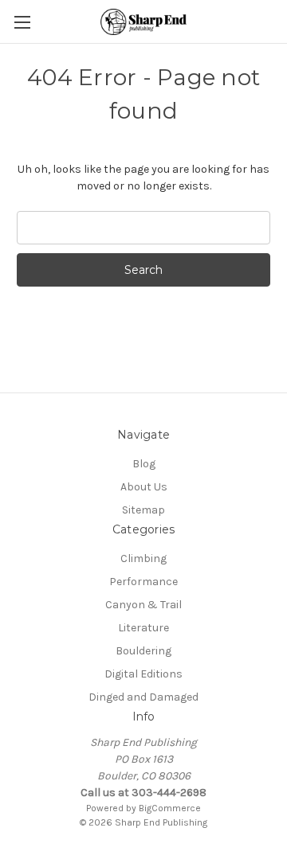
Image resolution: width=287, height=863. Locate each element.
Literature (143, 628)
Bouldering (143, 651)
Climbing (143, 558)
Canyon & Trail (143, 604)
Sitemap (143, 510)
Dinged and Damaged (143, 697)
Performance (143, 581)
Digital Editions (143, 674)
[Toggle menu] (22, 22)
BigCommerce (170, 808)
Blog (143, 464)
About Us (143, 487)
